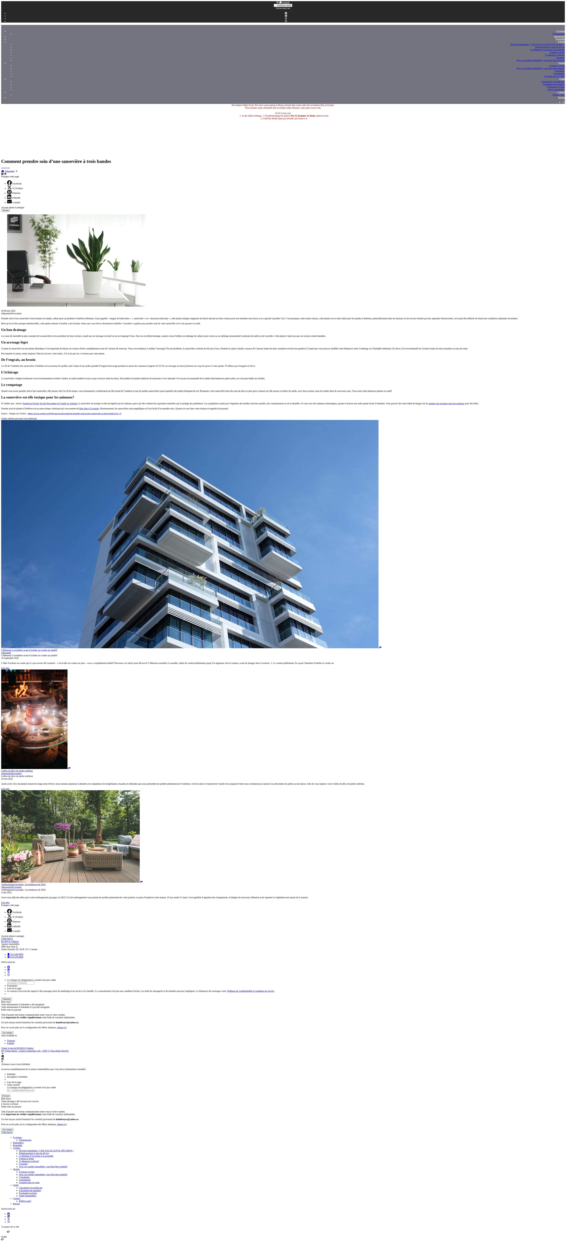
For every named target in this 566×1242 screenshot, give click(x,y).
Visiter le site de (17, 1048)
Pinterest (16, 193)
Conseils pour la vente (554, 76)
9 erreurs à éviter (557, 65)
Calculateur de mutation (554, 84)
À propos (560, 31)
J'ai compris (7, 1033)
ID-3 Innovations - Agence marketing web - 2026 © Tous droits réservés (35, 1051)
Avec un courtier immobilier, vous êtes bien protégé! (540, 60)
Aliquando (9, 171)
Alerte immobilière (556, 89)
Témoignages (558, 34)
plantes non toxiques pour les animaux (446, 403)
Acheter (561, 42)
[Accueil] (280, 2)
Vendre (561, 63)
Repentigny (559, 36)
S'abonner (6, 999)
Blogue (561, 97)
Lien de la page (14, 988)
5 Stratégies (559, 71)
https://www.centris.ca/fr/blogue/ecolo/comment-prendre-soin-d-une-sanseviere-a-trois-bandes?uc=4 (74, 413)
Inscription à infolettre (17, 1077)
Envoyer (5, 1096)
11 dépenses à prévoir (555, 55)
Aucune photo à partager (12, 207)
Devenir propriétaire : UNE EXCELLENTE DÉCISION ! (537, 44)
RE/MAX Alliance (10, 941)
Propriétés (560, 39)
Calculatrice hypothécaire (553, 81)
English (285, 2)
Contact (561, 92)
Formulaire (12, 985)
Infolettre (11, 1074)
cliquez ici (61, 1027)
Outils (562, 79)
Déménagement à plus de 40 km (550, 47)
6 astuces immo (284, 5)
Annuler (5, 210)
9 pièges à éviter (557, 52)
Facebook (17, 183)
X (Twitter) (17, 188)
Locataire (560, 57)
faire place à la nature (89, 408)
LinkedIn (16, 197)
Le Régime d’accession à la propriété (547, 49)
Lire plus (5, 668)
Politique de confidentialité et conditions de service (250, 991)
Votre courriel (13, 1085)
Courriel (16, 202)
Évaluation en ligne (556, 87)
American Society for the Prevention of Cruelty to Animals (50, 403)
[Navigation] (278, 2)
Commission (559, 73)
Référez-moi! (559, 95)
